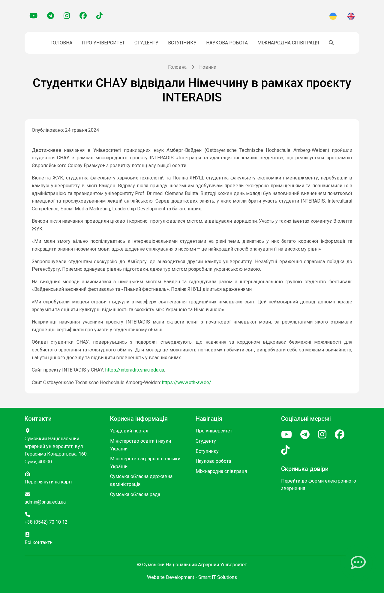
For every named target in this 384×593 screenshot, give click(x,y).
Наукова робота (227, 43)
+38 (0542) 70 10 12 (46, 522)
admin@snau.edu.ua (45, 502)
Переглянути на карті (48, 482)
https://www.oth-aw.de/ (186, 382)
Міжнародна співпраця (288, 43)
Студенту (146, 43)
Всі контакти (38, 542)
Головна (61, 43)
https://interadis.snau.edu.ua (134, 370)
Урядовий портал (129, 431)
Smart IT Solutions (217, 577)
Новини (207, 67)
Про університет (103, 43)
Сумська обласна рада (135, 494)
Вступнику (182, 43)
